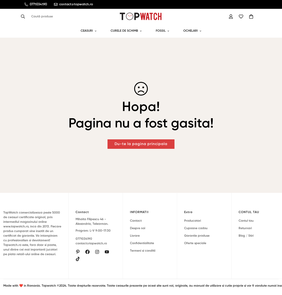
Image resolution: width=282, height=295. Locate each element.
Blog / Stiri (246, 235)
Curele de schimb (124, 30)
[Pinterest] (78, 252)
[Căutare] (24, 16)
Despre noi (137, 228)
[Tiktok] (78, 259)
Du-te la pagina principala (141, 144)
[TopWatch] (141, 16)
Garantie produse (197, 235)
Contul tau (246, 220)
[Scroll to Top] (273, 271)
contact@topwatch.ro (91, 243)
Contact (136, 220)
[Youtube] (107, 252)
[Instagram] (97, 252)
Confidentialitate (142, 243)
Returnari (245, 228)
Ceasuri (87, 30)
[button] (251, 16)
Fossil (161, 30)
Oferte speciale (195, 243)
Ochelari (190, 30)
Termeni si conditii (142, 250)
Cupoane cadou (196, 228)
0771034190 (84, 239)
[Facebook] (87, 252)
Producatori (192, 220)
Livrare (135, 235)
